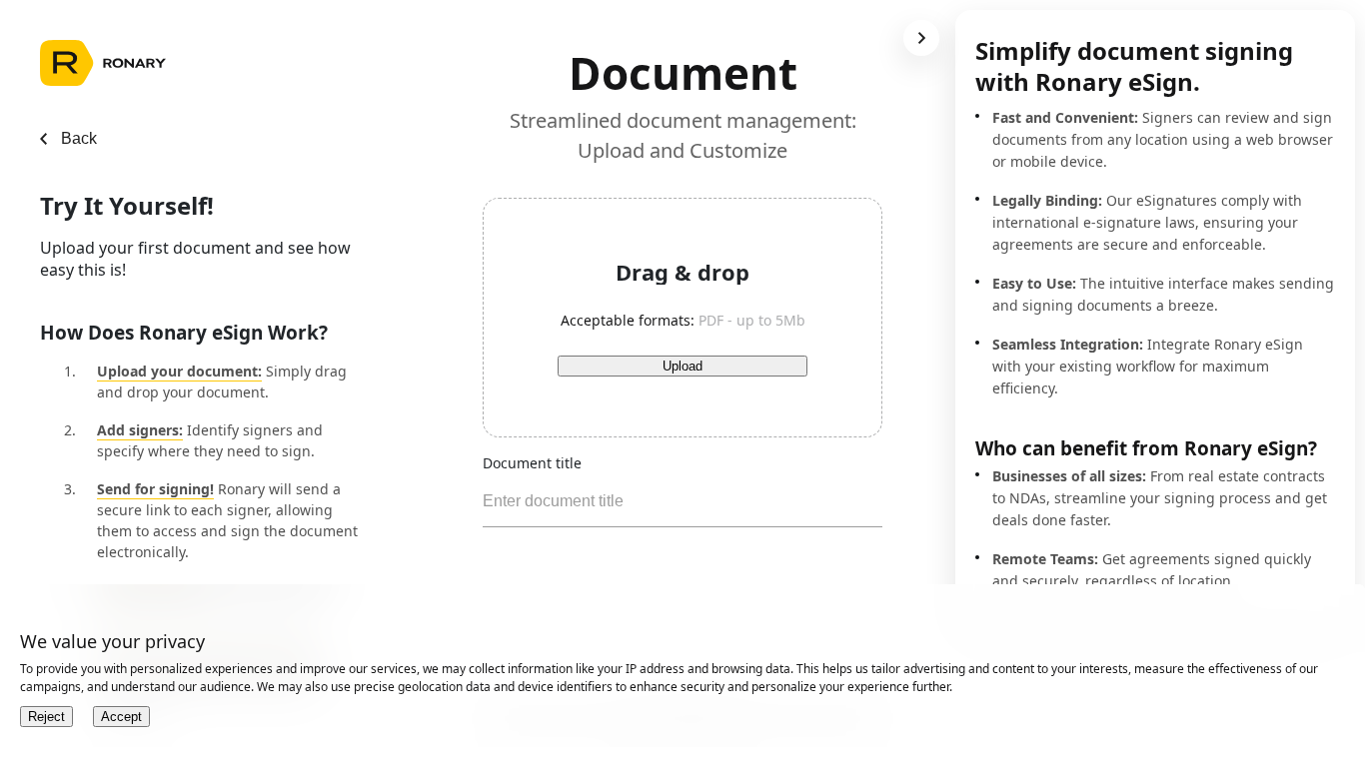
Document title (532, 462)
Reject (46, 716)
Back (79, 138)
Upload (682, 366)
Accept (121, 716)
